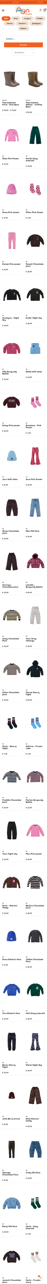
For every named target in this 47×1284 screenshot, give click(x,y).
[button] (3, 10)
